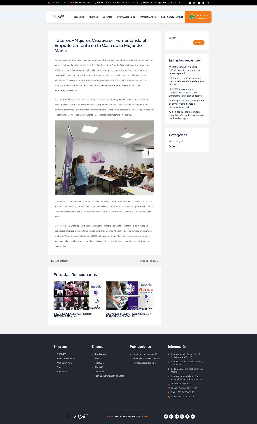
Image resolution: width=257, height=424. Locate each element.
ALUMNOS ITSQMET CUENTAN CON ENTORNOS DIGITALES (129, 315)
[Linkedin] (203, 3)
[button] (85, 17)
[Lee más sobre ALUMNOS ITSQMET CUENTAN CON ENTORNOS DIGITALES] (130, 295)
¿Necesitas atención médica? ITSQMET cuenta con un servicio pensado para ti (185, 70)
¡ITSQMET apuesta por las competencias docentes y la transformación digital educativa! (185, 92)
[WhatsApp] (207, 3)
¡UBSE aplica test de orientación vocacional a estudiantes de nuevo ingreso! (186, 81)
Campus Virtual (175, 16)
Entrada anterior (58, 261)
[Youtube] (199, 3)
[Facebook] (190, 3)
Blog (162, 16)
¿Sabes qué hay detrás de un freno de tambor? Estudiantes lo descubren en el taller (186, 103)
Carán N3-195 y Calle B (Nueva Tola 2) (117, 2)
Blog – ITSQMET (176, 141)
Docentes (107, 16)
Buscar (172, 37)
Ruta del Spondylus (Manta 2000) (161, 2)
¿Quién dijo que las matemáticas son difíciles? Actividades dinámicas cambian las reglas (187, 115)
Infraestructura (148, 16)
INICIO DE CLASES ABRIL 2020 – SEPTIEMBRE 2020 (74, 315)
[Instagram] (194, 3)
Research (173, 146)
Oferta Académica (126, 16)
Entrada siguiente (150, 261)
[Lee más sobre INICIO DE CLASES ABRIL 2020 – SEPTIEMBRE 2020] (78, 295)
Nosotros (79, 16)
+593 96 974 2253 (58, 2)
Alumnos (93, 16)
